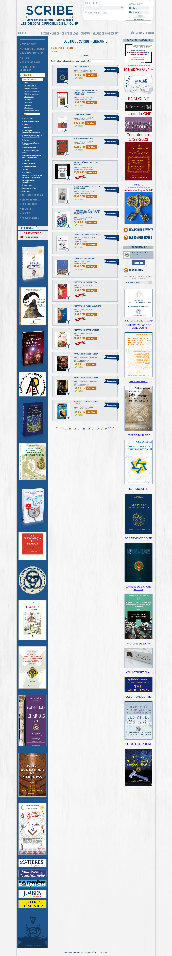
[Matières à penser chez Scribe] (32, 866)
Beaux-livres (27, 185)
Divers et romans (28, 163)
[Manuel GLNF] (138, 582)
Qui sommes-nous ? (140, 237)
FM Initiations (28, 102)
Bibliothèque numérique (28, 68)
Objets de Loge (29, 204)
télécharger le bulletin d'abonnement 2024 (138, 321)
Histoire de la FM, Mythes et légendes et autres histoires (32, 136)
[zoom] (138, 63)
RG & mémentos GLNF (32, 53)
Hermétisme (26, 172)
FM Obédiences (28, 97)
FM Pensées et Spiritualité (32, 91)
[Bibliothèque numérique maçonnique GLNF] (138, 110)
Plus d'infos (91, 75)
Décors (45, 33)
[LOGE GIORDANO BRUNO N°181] (32, 325)
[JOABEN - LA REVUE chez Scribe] (32, 897)
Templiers (25, 169)
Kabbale (25, 124)
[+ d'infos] (138, 639)
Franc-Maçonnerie (29, 80)
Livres (55, 33)
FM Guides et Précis (30, 85)
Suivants (111, 428)
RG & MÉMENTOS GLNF (138, 538)
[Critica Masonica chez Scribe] (32, 907)
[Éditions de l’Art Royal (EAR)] (32, 480)
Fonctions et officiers (30, 188)
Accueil (22, 33)
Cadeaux (85, 33)
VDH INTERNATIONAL (138, 672)
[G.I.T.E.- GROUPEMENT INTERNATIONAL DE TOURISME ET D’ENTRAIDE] (32, 593)
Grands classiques (29, 148)
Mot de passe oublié (139, 19)
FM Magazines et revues (31, 110)
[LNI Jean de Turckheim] (32, 283)
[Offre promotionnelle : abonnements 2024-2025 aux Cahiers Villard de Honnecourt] (138, 316)
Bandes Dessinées (29, 166)
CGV (65, 952)
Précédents (59, 428)
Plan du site (103, 952)
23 (88, 428)
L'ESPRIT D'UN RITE (138, 435)
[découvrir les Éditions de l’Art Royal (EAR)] (32, 396)
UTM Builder (138, 185)
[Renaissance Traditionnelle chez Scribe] (32, 877)
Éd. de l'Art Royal (31, 62)
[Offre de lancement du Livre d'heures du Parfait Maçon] (138, 533)
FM (25, 114)
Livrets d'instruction (33, 48)
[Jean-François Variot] (32, 854)
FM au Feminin (28, 108)
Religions (25, 140)
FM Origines (27, 99)
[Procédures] (138, 223)
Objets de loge (70, 33)
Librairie (26, 75)
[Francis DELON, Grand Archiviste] (32, 688)
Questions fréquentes (76, 952)
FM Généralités (28, 83)
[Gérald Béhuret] (32, 746)
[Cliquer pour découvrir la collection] (32, 559)
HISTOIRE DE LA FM (138, 643)
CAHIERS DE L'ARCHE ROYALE (138, 588)
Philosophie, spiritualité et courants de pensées (31, 156)
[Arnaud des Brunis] (32, 368)
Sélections (26, 191)
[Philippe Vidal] (32, 639)
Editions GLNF (29, 44)
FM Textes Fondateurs (31, 88)
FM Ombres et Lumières (31, 94)
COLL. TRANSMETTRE (138, 697)
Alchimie (25, 160)
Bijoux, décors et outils (30, 121)
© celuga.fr (23, 951)
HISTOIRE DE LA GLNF (138, 744)
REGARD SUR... (138, 381)
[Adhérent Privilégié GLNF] (138, 96)
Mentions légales (91, 952)
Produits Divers (30, 217)
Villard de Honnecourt (106, 33)
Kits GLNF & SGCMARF (32, 195)
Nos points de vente (141, 229)
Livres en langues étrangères (28, 181)
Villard (25, 57)
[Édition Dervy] (138, 667)
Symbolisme (26, 127)
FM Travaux (27, 105)
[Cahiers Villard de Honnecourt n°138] (138, 430)
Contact (149, 33)
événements (135, 33)
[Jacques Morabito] (32, 439)
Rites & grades (27, 118)
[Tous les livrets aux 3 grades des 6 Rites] (138, 131)
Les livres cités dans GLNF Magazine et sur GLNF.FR (32, 176)
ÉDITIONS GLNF (138, 489)
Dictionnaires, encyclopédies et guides (31, 131)
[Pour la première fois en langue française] (138, 180)
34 (106, 428)
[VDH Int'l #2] (138, 692)
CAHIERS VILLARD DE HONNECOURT (138, 326)
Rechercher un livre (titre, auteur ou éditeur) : (70, 61)
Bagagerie (27, 208)
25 (98, 428)
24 (93, 428)
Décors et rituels (31, 199)
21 (79, 428)
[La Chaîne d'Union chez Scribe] (32, 887)
